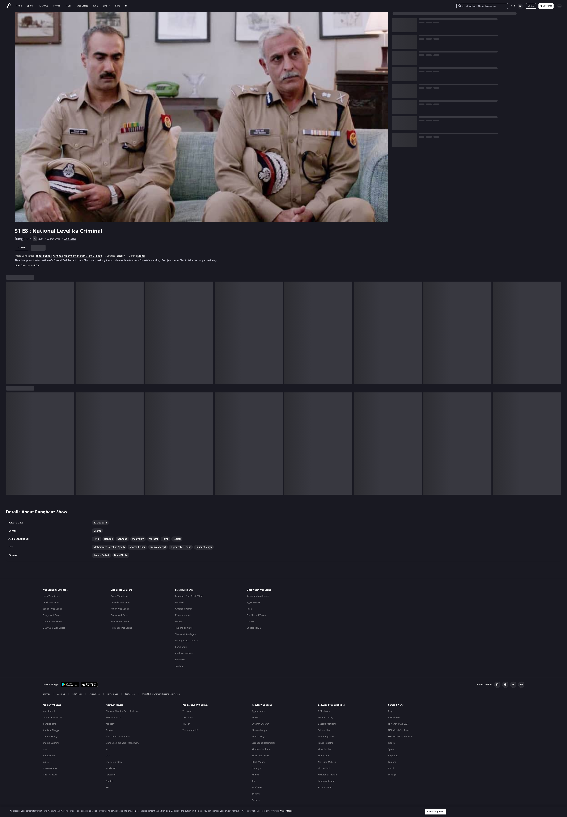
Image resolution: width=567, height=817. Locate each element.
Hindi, (39, 255)
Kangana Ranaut (326, 781)
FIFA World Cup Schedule (400, 736)
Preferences (130, 694)
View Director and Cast (27, 265)
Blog (390, 711)
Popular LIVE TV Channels (195, 705)
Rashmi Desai (324, 787)
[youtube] (521, 685)
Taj (253, 781)
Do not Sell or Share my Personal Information (161, 694)
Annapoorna (49, 755)
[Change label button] (520, 6)
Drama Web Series (120, 615)
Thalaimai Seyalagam (185, 634)
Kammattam (181, 647)
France (391, 743)
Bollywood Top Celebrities (331, 705)
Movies (56, 6)
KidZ (95, 6)
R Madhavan (324, 711)
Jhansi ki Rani (49, 723)
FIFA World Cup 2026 (398, 723)
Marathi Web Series (52, 621)
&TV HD (186, 723)
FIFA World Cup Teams (399, 730)
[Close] (562, 811)
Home (19, 6)
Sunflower (180, 659)
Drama (141, 255)
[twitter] (513, 685)
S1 (18, 231)
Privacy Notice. (287, 811)
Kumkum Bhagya (51, 730)
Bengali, (47, 255)
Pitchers (256, 800)
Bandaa (109, 781)
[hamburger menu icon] (559, 6)
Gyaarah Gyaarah (183, 608)
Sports (30, 6)
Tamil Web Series (51, 602)
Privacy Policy (94, 694)
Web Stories (394, 717)
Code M (250, 621)
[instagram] (505, 685)
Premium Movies (114, 705)
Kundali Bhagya (50, 736)
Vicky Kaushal (324, 749)
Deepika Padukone (327, 723)
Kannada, (58, 255)
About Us (61, 694)
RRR (108, 787)
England (392, 762)
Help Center (77, 694)
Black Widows (258, 762)
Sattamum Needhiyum (258, 596)
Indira (46, 762)
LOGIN (531, 6)
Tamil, (90, 255)
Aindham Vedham (184, 653)
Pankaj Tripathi (325, 743)
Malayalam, (70, 255)
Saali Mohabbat (113, 717)
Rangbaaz (23, 238)
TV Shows (43, 6)
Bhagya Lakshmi (51, 743)
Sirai (108, 755)
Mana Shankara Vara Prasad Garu (122, 743)
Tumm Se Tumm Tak (52, 717)
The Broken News (183, 627)
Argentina (393, 755)
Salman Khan (324, 730)
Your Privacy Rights (436, 811)
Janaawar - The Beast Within (189, 596)
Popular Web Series (262, 705)
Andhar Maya (258, 736)
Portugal (392, 774)
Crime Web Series (119, 596)
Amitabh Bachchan (327, 774)
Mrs (108, 749)
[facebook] (497, 685)
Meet (45, 749)
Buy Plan (547, 6)
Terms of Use (112, 694)
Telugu (98, 255)
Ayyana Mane (253, 602)
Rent (117, 6)
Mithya (178, 621)
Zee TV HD (187, 717)
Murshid (179, 602)
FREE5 (69, 6)
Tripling (179, 666)
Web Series (82, 6)
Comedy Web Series (121, 602)
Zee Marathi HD (190, 730)
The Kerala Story (114, 762)
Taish (249, 608)
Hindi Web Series (51, 596)
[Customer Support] (513, 5)
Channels (46, 694)
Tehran (109, 730)
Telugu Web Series (52, 615)
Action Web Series (120, 608)
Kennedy (110, 723)
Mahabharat (49, 711)
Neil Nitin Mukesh (327, 762)
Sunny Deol (323, 755)
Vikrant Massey (325, 717)
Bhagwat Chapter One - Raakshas (122, 711)
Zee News (187, 711)
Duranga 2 (257, 768)
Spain (391, 749)
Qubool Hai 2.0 (254, 627)
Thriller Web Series (120, 621)
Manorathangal (183, 615)
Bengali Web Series (52, 608)
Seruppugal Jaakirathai (186, 640)
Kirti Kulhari (324, 768)
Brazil (391, 768)
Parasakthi (111, 774)
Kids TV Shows (50, 774)
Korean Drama (50, 768)
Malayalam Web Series (54, 627)
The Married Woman (257, 615)
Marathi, (82, 255)
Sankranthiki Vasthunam (118, 736)
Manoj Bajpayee (326, 736)
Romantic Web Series (121, 627)
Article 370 (111, 768)
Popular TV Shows (52, 705)
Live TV (106, 6)
